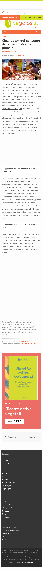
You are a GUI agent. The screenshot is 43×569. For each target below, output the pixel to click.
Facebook (6, 553)
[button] (14, 421)
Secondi (5, 480)
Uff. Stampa (6, 460)
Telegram (24, 551)
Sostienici (22, 553)
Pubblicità (5, 463)
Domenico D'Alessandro (10, 51)
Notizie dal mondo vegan (11, 530)
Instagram (34, 551)
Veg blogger (6, 489)
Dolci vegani (6, 486)
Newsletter (6, 551)
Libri (3, 536)
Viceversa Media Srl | (27, 562)
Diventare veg (7, 511)
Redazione (6, 457)
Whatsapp (16, 551)
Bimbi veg (5, 514)
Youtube (13, 553)
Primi (4, 476)
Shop (4, 540)
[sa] (4, 12)
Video (4, 502)
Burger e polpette (8, 483)
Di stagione (6, 517)
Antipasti (5, 473)
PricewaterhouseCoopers (12, 109)
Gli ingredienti (7, 508)
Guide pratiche (7, 505)
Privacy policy (32, 553)
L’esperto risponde (9, 527)
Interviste (5, 533)
